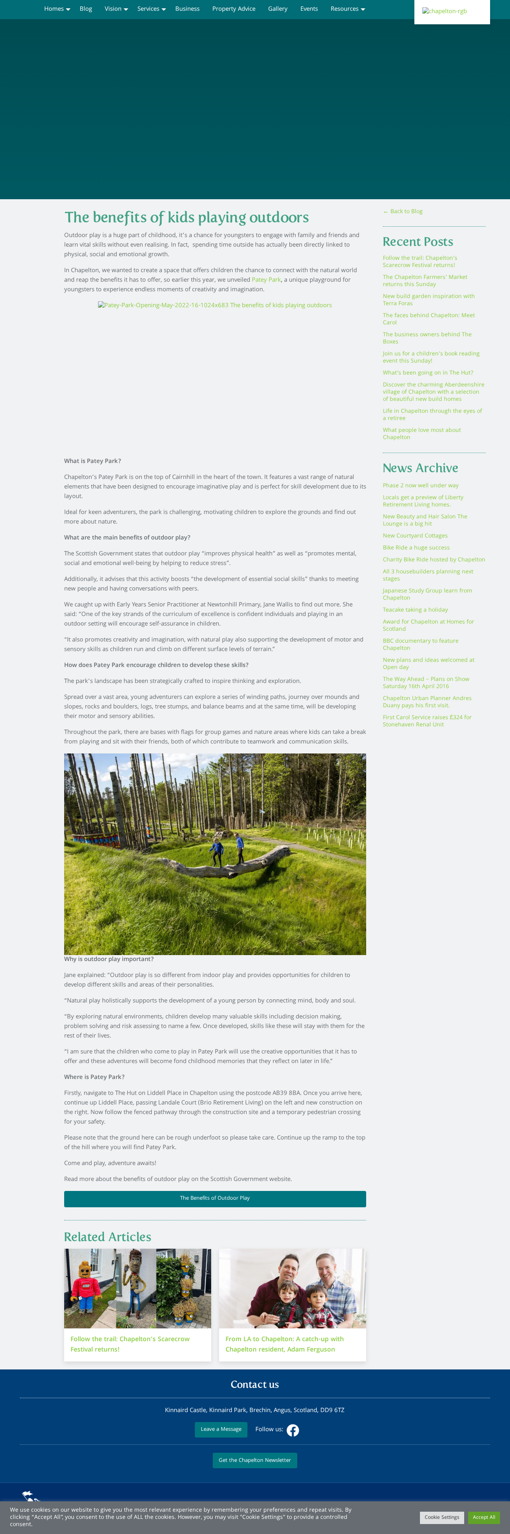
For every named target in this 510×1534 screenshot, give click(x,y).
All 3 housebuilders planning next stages (428, 576)
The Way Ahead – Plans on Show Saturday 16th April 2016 (426, 683)
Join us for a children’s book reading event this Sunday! (431, 357)
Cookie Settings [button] (442, 1518)
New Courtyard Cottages (415, 536)
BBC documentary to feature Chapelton (421, 645)
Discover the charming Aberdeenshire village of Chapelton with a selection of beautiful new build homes (433, 392)
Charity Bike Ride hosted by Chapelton (434, 560)
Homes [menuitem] (54, 9)
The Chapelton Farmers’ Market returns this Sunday (425, 281)
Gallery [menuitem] (278, 9)
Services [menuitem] (148, 9)
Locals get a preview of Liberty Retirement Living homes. (423, 501)
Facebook (292, 1430)
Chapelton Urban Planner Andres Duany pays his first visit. (427, 702)
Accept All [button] (484, 1518)
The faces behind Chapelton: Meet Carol (429, 319)
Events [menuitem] (309, 9)
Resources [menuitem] (345, 9)
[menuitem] (29, 9)
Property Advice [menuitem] (233, 9)
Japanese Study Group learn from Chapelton (427, 595)
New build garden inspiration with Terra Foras (429, 300)
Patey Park (266, 280)
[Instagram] (308, 1430)
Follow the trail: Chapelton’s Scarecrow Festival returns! (420, 262)
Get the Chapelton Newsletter (255, 1460)
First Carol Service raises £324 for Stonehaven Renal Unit (427, 721)
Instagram (308, 1430)
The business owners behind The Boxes (427, 338)
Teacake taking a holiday (415, 610)
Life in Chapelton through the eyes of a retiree (432, 415)
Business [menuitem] (187, 9)
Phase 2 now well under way (421, 486)
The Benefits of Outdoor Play (215, 1198)
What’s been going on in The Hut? (428, 373)
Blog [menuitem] (86, 9)
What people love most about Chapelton (422, 434)
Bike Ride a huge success (416, 548)
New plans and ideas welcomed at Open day (429, 664)
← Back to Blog (403, 212)
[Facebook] (292, 1430)
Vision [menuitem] (113, 9)
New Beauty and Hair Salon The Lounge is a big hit (425, 521)
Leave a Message (221, 1429)
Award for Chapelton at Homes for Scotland (428, 626)
